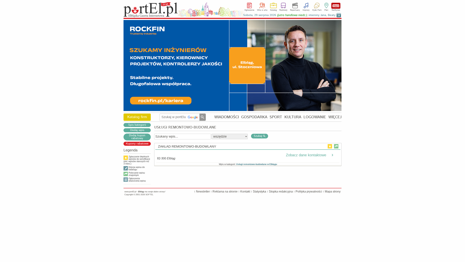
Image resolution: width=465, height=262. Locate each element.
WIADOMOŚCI (226, 117)
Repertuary (295, 10)
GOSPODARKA (254, 117)
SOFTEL (149, 194)
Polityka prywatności (309, 191)
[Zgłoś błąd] (330, 146)
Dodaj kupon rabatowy (137, 137)
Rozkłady (283, 10)
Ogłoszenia (249, 10)
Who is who (262, 10)
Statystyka (259, 191)
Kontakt (245, 191)
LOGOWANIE (315, 117)
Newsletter (203, 191)
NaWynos (335, 6)
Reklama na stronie (225, 191)
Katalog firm (137, 117)
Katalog (273, 10)
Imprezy (306, 10)
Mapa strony (333, 191)
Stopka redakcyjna (281, 191)
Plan (326, 10)
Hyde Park (317, 10)
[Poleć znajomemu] (336, 146)
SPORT (276, 117)
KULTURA (292, 117)
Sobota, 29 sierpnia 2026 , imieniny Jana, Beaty (289, 15)
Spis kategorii (137, 125)
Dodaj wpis (137, 130)
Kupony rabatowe (137, 144)
